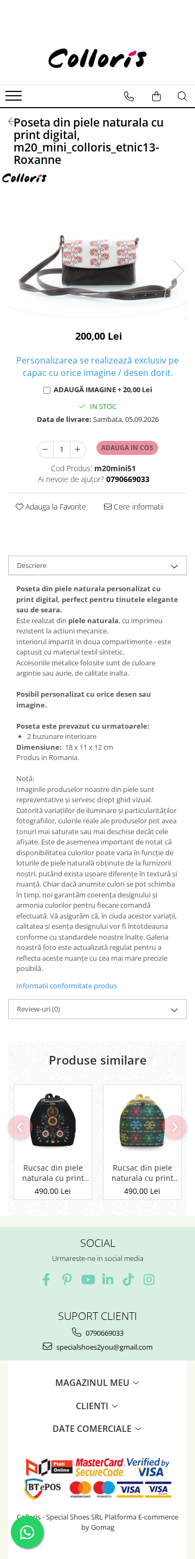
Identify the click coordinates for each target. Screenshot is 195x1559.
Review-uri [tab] (38, 1009)
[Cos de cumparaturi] (156, 96)
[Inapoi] (8, 121)
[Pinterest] (66, 1279)
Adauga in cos (127, 447)
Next (178, 271)
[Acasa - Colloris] (97, 57)
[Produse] (14, 99)
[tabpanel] (97, 259)
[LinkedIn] (108, 1279)
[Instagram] (149, 1279)
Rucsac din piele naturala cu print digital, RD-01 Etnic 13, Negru (52, 1172)
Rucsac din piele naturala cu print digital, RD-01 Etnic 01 (142, 1172)
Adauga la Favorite (54, 506)
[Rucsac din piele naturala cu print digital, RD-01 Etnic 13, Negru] (53, 1121)
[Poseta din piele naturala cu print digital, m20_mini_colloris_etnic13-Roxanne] (97, 259)
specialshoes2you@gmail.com (104, 1347)
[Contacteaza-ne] (128, 96)
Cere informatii (138, 506)
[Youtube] (87, 1279)
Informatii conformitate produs (66, 985)
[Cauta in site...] (182, 96)
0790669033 (103, 1333)
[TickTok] (128, 1279)
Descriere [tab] (32, 565)
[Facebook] (46, 1279)
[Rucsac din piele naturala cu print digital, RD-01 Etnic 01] (142, 1121)
